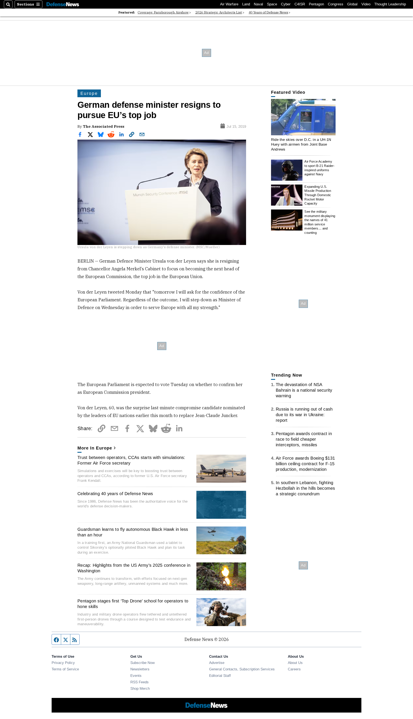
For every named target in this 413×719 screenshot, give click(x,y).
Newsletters (139, 669)
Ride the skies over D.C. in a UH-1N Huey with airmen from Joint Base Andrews (301, 144)
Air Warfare (229, 4)
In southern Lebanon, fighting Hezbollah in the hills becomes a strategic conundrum (305, 488)
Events (136, 675)
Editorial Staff (220, 675)
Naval (258, 4)
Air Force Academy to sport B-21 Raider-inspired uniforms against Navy (319, 168)
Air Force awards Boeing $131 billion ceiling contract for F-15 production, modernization (305, 464)
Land (246, 4)
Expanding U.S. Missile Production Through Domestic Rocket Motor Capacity (317, 195)
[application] (303, 117)
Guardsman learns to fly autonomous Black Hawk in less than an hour (132, 532)
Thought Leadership (390, 4)
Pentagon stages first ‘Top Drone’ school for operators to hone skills (132, 604)
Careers (294, 669)
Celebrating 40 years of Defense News (115, 493)
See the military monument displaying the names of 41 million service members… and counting (319, 222)
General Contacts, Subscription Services (242, 669)
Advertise (216, 662)
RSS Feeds (139, 682)
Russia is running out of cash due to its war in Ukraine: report (304, 415)
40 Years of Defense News (268, 12)
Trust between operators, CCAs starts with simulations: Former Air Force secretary (131, 460)
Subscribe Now (142, 662)
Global (352, 4)
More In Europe (94, 448)
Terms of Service (65, 669)
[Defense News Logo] (63, 4)
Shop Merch (140, 688)
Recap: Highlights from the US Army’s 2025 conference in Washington (133, 568)
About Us (295, 662)
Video (365, 4)
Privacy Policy (63, 662)
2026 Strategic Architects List (218, 12)
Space (272, 4)
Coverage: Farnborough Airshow (163, 12)
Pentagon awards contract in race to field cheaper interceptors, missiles (304, 439)
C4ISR (299, 4)
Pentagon (316, 4)
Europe (89, 93)
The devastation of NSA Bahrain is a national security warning (304, 390)
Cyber (286, 4)
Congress (335, 4)
